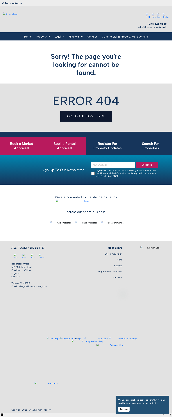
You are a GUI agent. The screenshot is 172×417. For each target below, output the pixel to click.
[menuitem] (28, 36)
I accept (124, 409)
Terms (119, 259)
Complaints (116, 277)
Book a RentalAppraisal (64, 145)
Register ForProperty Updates (107, 145)
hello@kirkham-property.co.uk (33, 286)
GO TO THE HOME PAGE (86, 116)
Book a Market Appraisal (21, 145)
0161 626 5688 (22, 283)
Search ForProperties (150, 145)
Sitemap (118, 265)
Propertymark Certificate (110, 271)
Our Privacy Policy (113, 254)
